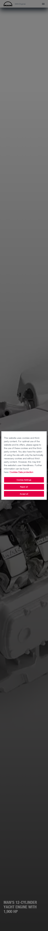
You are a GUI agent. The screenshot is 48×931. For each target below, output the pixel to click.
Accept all (24, 494)
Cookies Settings (24, 480)
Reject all (24, 487)
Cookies (14, 472)
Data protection (25, 472)
